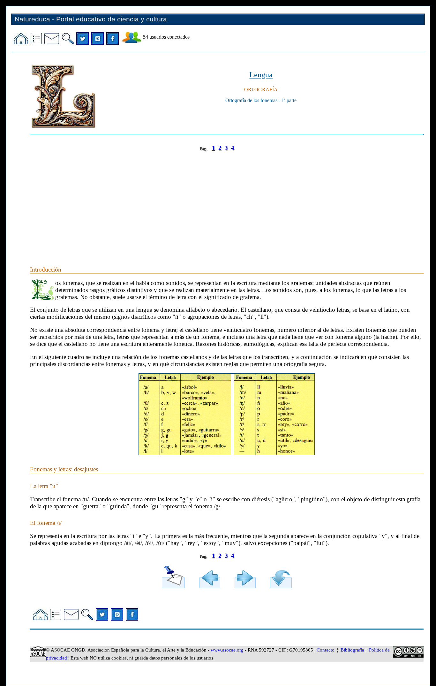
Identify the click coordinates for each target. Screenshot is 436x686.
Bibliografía (352, 649)
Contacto (326, 649)
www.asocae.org (227, 649)
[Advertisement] (221, 202)
